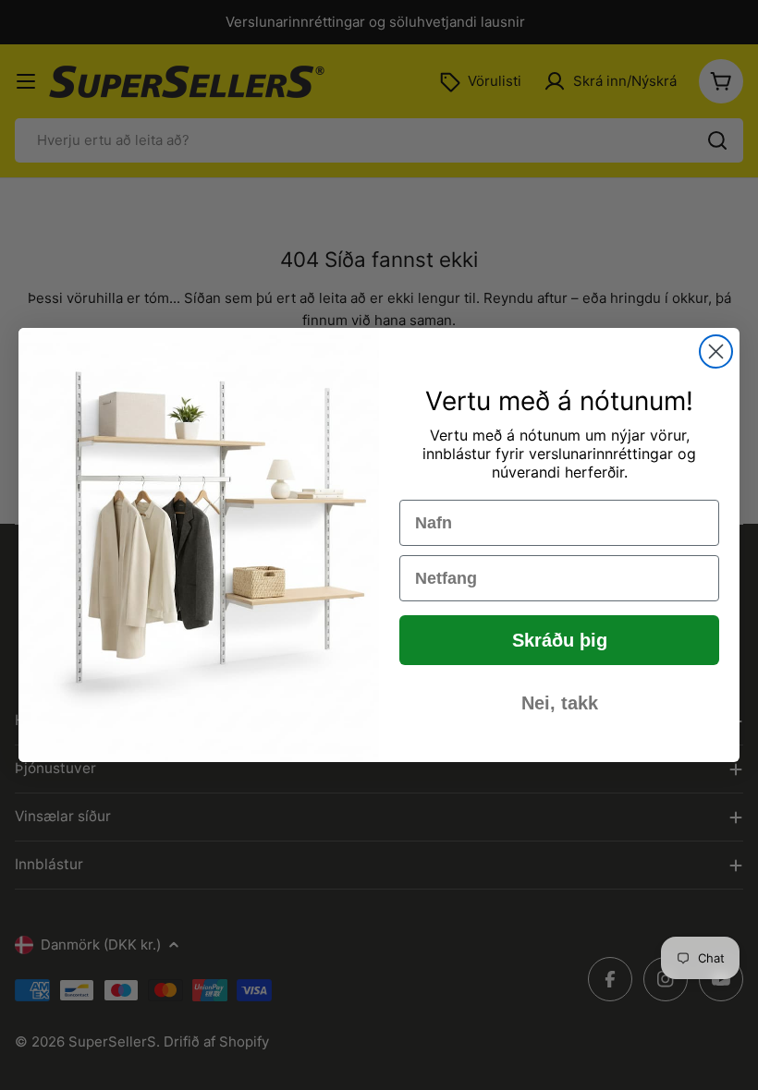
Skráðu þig (559, 640)
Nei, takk (559, 703)
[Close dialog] (716, 351)
